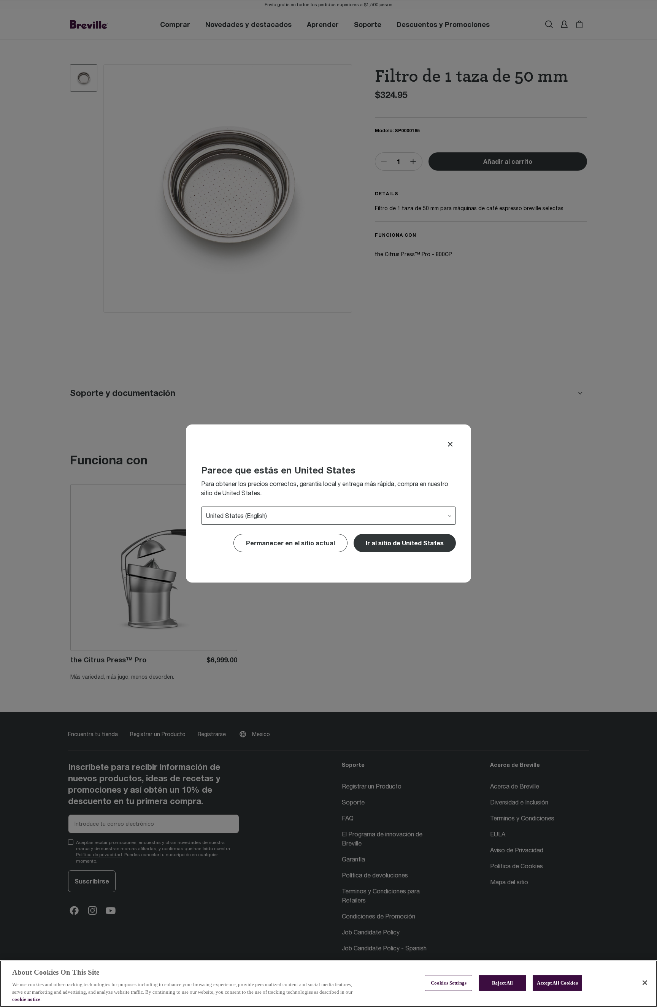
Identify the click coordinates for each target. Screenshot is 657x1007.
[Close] (450, 444)
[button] (405, 543)
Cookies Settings (449, 983)
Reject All (502, 983)
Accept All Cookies (557, 983)
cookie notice (26, 999)
